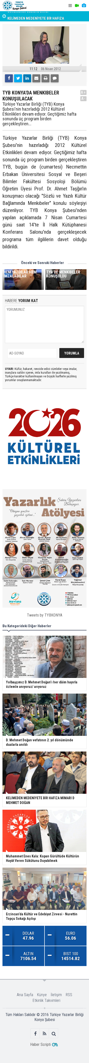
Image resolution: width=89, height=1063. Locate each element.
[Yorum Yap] (55, 78)
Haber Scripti (40, 1044)
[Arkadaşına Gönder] (36, 78)
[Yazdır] (45, 78)
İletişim (56, 994)
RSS (69, 994)
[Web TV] (77, 5)
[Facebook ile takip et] (35, 1033)
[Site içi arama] (53, 1033)
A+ (83, 92)
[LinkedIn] (27, 78)
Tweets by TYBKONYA (44, 615)
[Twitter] (18, 78)
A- (83, 98)
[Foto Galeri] (84, 5)
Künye (42, 994)
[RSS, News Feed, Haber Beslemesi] (44, 1033)
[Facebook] (9, 78)
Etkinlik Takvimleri (46, 1000)
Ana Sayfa (25, 994)
